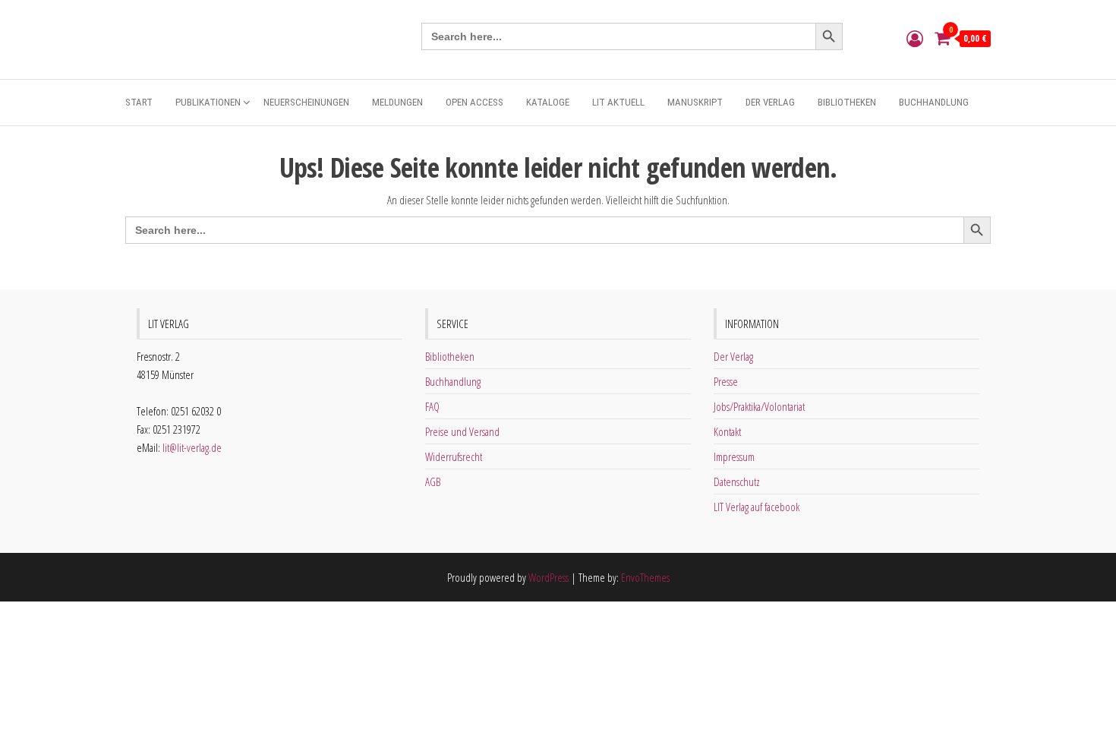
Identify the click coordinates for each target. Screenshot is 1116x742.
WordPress (548, 577)
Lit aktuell (618, 102)
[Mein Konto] (914, 38)
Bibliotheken (847, 102)
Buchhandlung (934, 102)
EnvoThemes (645, 577)
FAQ (432, 406)
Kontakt (727, 431)
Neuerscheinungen (306, 102)
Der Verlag (770, 102)
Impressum (734, 456)
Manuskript (695, 102)
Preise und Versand (462, 431)
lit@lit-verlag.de (192, 447)
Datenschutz (737, 481)
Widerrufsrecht (453, 456)
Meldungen (397, 102)
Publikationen (208, 102)
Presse (726, 381)
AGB (432, 481)
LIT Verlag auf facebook (756, 506)
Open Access (474, 102)
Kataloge (547, 102)
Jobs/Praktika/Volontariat (759, 406)
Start (139, 102)
